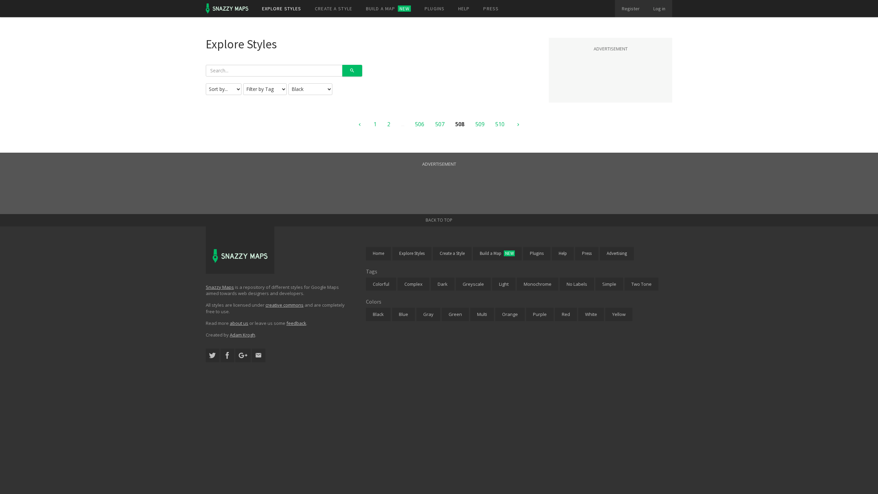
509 (480, 124)
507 (439, 124)
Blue (403, 314)
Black (378, 314)
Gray (428, 314)
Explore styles (281, 8)
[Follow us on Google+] (243, 356)
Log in (659, 8)
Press (491, 8)
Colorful (381, 284)
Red (566, 314)
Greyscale (473, 284)
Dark (443, 284)
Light (504, 284)
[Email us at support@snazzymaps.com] (258, 356)
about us (239, 323)
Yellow (619, 314)
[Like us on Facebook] (227, 356)
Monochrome (537, 284)
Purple (540, 314)
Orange (510, 314)
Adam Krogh (242, 335)
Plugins (434, 8)
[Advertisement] (610, 70)
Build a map (388, 8)
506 (419, 124)
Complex (413, 284)
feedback (296, 323)
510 (500, 124)
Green (455, 314)
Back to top (439, 220)
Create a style (333, 8)
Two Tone (641, 284)
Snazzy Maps (220, 287)
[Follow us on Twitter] (213, 356)
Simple (609, 284)
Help (464, 8)
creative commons (284, 305)
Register (631, 8)
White (591, 314)
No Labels (577, 284)
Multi (482, 314)
